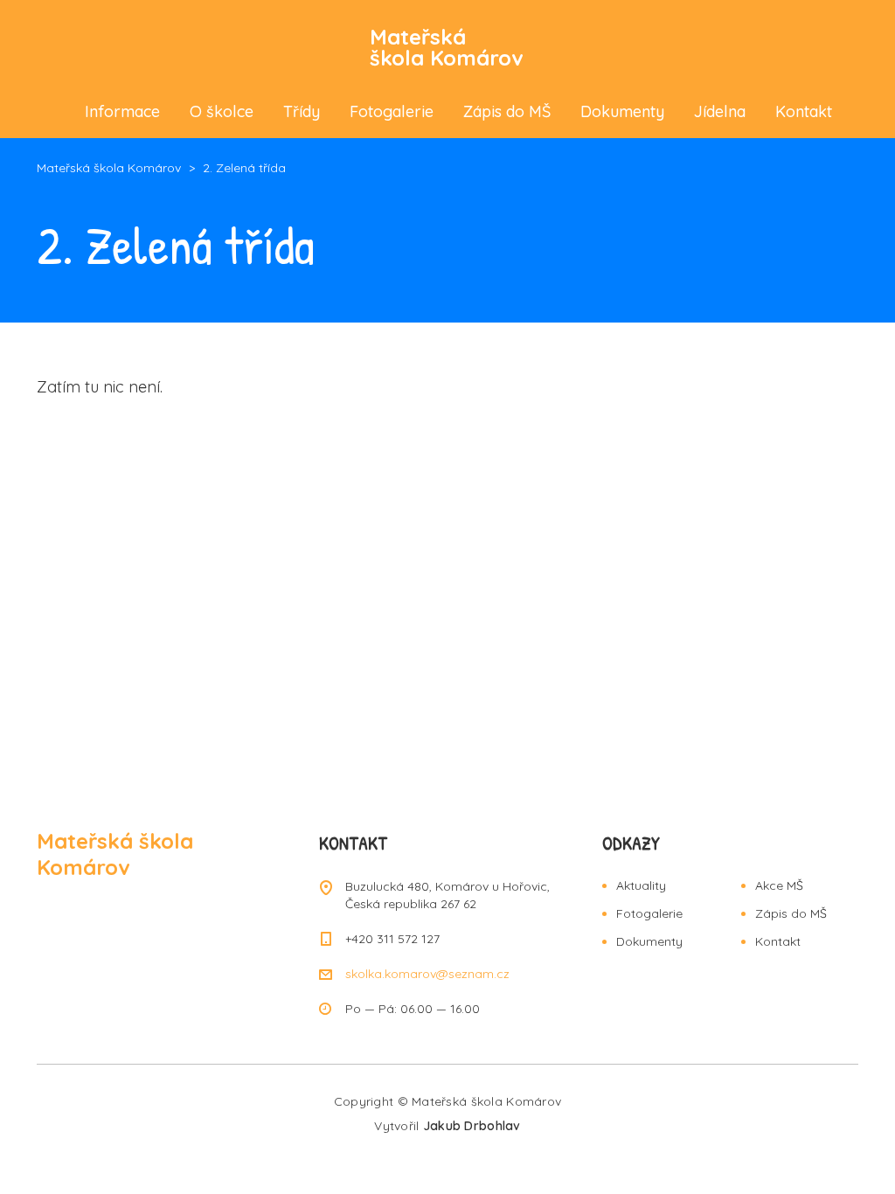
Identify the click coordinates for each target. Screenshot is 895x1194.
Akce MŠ (779, 885)
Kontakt (803, 111)
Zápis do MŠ (507, 111)
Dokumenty (622, 111)
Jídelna (720, 111)
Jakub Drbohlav (472, 1126)
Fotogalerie (392, 111)
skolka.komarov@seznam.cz (427, 974)
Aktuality (641, 885)
